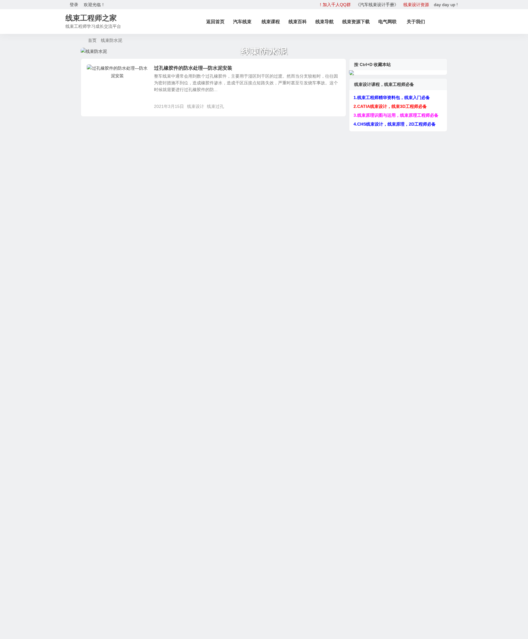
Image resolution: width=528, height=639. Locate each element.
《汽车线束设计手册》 (377, 4)
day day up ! (446, 4)
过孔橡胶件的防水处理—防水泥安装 (193, 68)
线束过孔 (215, 106)
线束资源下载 (356, 21)
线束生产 (99, 71)
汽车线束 (242, 21)
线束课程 (271, 21)
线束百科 (297, 21)
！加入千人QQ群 (334, 4)
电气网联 (387, 21)
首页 (92, 40)
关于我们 (416, 21)
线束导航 (324, 21)
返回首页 (215, 21)
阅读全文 (334, 106)
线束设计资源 (416, 4)
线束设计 (195, 106)
